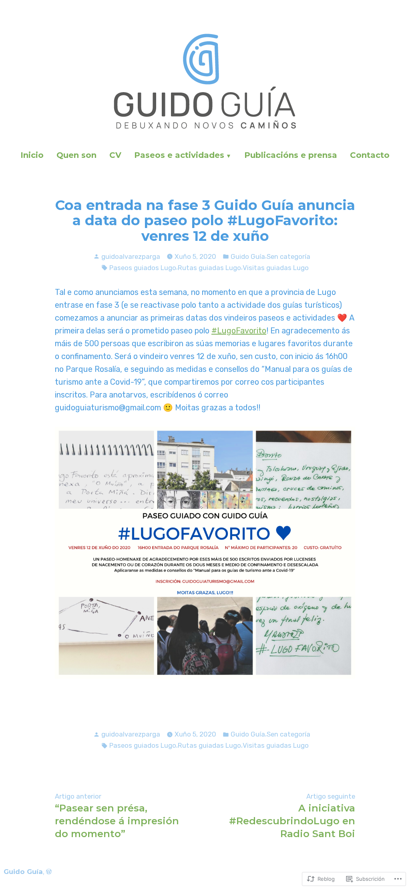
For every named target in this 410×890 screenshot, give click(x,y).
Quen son (76, 155)
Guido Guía (248, 256)
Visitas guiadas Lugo (276, 268)
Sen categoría (288, 256)
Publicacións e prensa (290, 155)
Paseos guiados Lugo (142, 268)
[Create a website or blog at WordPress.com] (49, 872)
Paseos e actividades (179, 155)
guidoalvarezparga (130, 256)
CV (115, 155)
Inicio (32, 155)
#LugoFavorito (238, 330)
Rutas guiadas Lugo (209, 268)
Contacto (370, 155)
